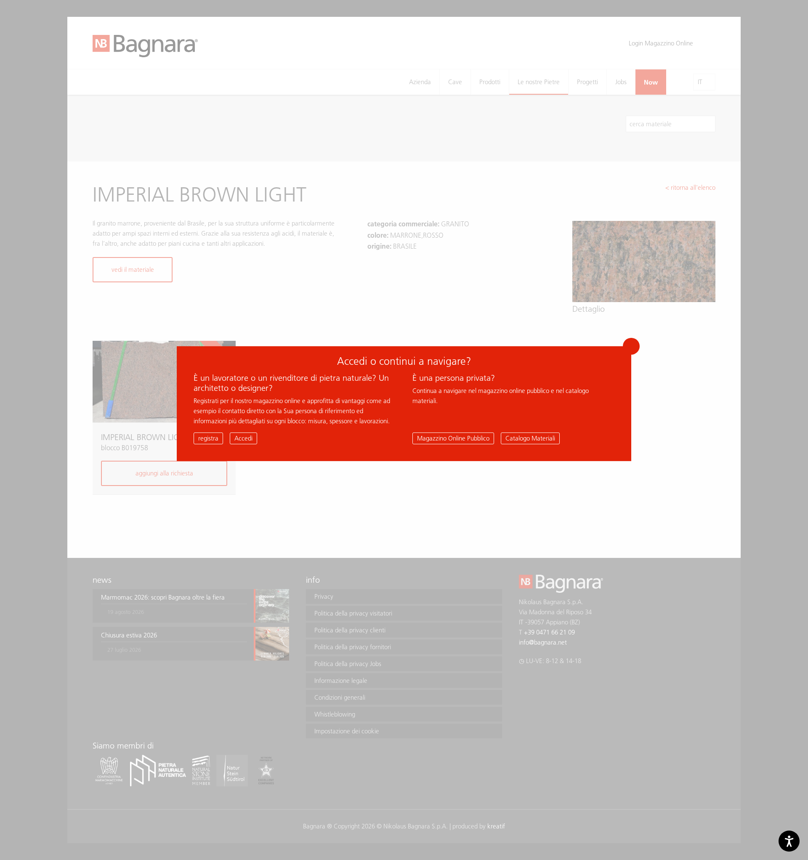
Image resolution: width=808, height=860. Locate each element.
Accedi (243, 438)
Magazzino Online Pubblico (453, 438)
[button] (631, 346)
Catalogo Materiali (530, 438)
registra (208, 438)
